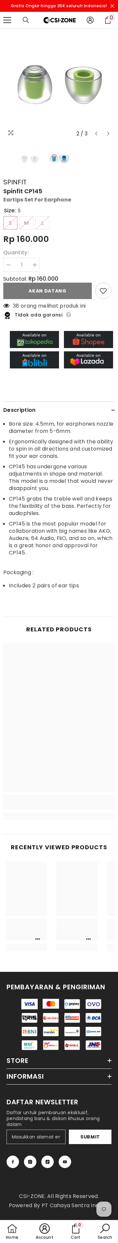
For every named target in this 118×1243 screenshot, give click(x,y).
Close (112, 6)
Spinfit (15, 182)
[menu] (7, 20)
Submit (90, 1137)
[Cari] (26, 20)
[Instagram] (30, 1162)
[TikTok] (47, 1162)
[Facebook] (13, 1162)
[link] (59, 805)
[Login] (90, 20)
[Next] (108, 133)
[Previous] (96, 133)
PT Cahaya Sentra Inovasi (75, 1205)
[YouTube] (65, 1162)
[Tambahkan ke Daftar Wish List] (103, 291)
